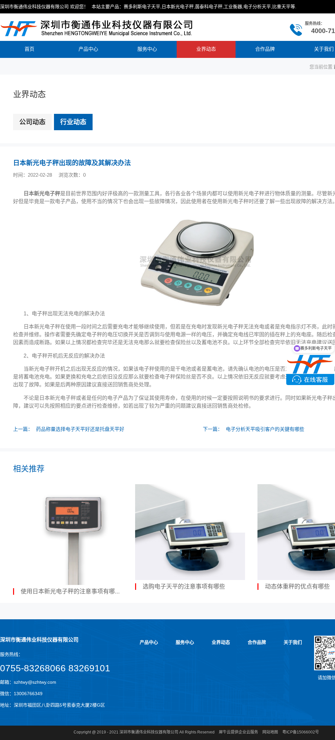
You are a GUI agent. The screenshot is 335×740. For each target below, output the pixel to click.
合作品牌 (265, 49)
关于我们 (293, 642)
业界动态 (206, 49)
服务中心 (147, 49)
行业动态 (73, 122)
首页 (29, 49)
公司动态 (32, 122)
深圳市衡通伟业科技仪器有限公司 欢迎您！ (44, 6)
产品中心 (88, 49)
